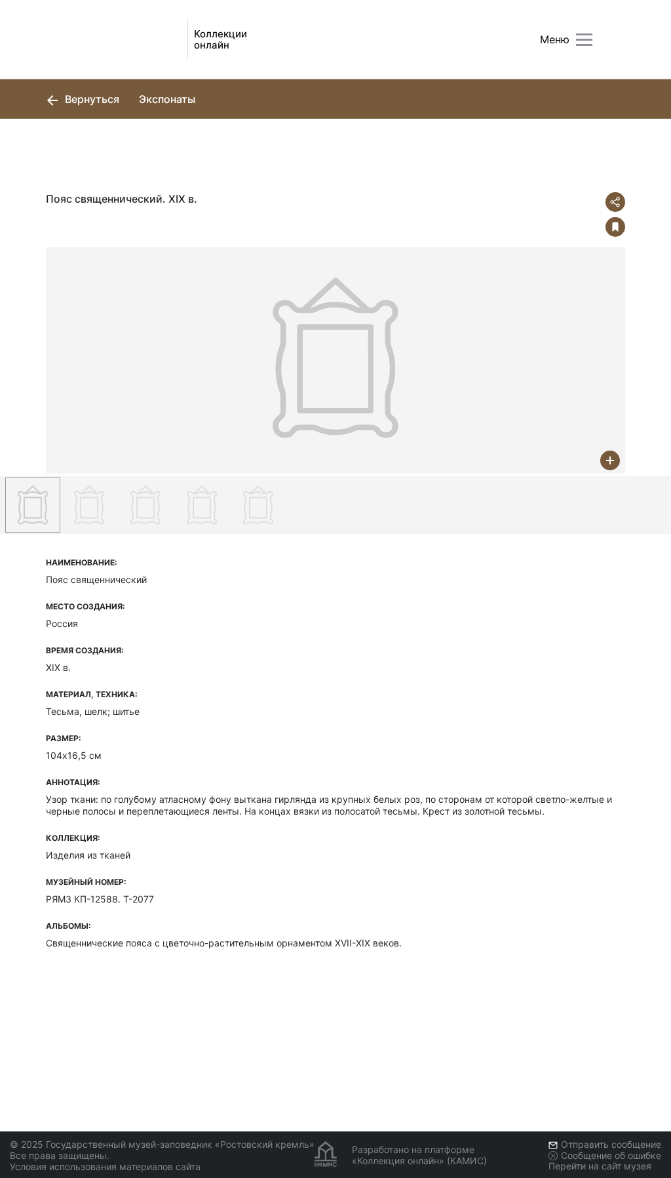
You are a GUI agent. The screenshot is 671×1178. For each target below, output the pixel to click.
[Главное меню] (584, 39)
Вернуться (90, 99)
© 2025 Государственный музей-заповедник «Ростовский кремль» (162, 1144)
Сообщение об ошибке (611, 1155)
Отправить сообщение (611, 1144)
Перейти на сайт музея (599, 1165)
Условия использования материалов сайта (105, 1166)
